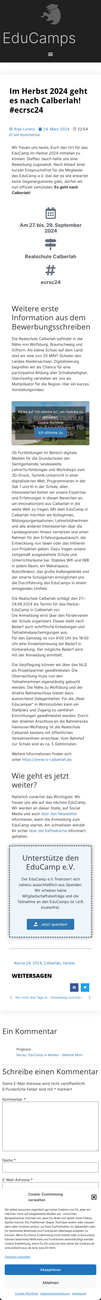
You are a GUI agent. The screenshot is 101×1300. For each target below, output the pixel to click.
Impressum (79, 1293)
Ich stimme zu (50, 432)
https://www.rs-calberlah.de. (47, 759)
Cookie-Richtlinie (26, 1293)
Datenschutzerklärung (55, 1293)
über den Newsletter (58, 813)
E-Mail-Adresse (17, 1180)
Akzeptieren (50, 1269)
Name (9, 1160)
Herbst (69, 963)
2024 (37, 963)
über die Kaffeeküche (48, 830)
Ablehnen (51, 1282)
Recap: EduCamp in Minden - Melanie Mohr (49, 1055)
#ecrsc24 (22, 963)
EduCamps (39, 38)
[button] (94, 1197)
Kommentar (14, 1099)
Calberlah (52, 963)
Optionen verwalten (18, 1256)
